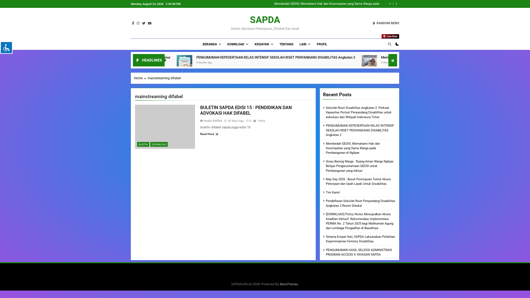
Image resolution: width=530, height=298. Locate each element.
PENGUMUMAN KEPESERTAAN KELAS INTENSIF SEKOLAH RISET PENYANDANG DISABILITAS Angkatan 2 (235, 57)
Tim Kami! (333, 192)
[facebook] (133, 23)
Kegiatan (262, 44)
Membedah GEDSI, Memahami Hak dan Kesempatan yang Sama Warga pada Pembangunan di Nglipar (326, 4)
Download (235, 44)
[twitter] (144, 23)
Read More (207, 134)
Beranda (210, 44)
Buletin (143, 144)
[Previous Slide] (390, 4)
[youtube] (150, 23)
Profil (322, 44)
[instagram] (138, 23)
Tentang (286, 44)
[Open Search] (389, 44)
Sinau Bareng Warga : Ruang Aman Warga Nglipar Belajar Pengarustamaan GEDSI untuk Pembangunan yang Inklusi (360, 166)
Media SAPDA (213, 121)
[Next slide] (396, 4)
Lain (303, 44)
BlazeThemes (289, 284)
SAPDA (265, 19)
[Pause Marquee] (392, 60)
